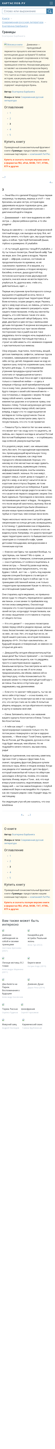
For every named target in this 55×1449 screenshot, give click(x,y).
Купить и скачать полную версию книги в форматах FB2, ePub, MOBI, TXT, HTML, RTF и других (26, 163)
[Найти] (49, 11)
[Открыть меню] (50, 3)
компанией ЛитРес (40, 154)
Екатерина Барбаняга (23, 91)
